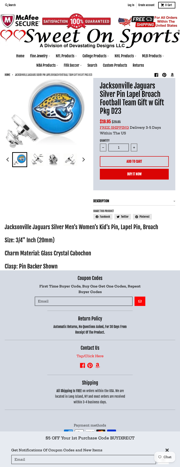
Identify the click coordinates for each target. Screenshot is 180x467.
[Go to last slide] (8, 159)
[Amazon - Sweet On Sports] (172, 75)
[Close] (167, 450)
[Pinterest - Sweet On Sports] (164, 75)
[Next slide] (83, 159)
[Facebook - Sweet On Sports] (156, 75)
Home (7, 75)
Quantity (104, 140)
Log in (131, 5)
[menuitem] (19, 159)
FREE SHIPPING (114, 127)
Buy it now (134, 174)
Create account (146, 5)
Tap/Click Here (90, 356)
